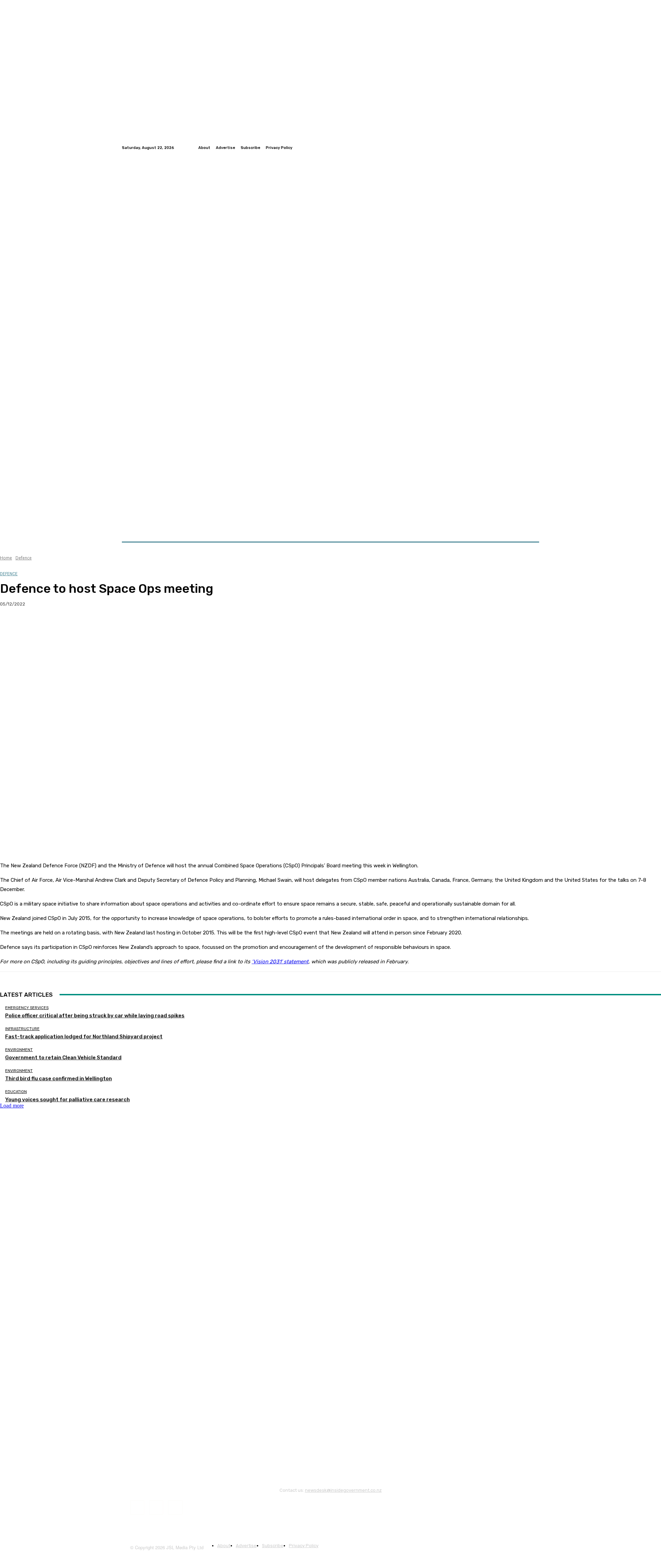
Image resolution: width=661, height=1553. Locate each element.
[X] (36, 626)
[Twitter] (527, 147)
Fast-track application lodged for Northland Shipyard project (83, 1036)
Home (6, 558)
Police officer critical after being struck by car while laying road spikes (95, 1016)
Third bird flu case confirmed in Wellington (58, 1078)
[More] (135, 626)
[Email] (85, 626)
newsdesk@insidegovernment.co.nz (343, 1490)
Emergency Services (27, 1008)
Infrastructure (22, 1029)
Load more (12, 1105)
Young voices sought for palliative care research (67, 1099)
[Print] (110, 626)
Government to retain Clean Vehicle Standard (63, 1057)
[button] (531, 525)
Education (16, 1092)
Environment (19, 1050)
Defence (23, 558)
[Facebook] (518, 147)
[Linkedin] (535, 147)
